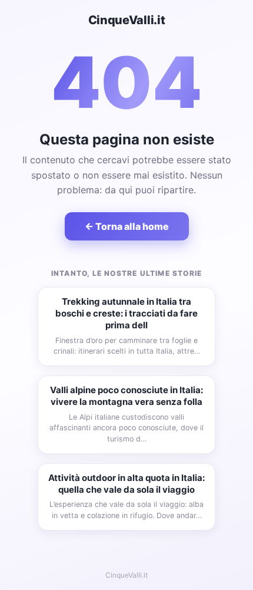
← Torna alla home (127, 226)
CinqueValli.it (126, 20)
